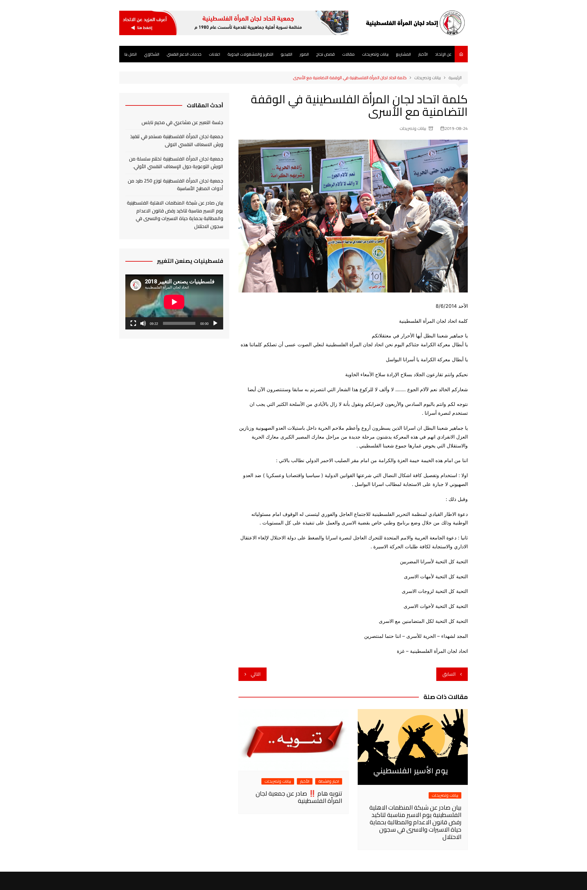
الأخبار (423, 54)
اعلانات (214, 54)
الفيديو (286, 54)
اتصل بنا (130, 54)
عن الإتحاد (443, 54)
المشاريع (403, 54)
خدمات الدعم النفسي (184, 54)
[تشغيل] (215, 323)
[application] (174, 301)
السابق (449, 674)
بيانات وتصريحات (375, 54)
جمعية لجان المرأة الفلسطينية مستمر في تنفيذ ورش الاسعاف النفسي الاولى (176, 140)
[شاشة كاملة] (133, 323)
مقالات (348, 54)
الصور (304, 54)
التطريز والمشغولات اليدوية (250, 54)
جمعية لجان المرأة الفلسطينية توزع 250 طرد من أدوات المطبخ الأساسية (175, 185)
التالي (255, 674)
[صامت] (143, 323)
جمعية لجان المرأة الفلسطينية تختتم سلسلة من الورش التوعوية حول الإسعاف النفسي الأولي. (176, 163)
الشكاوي (151, 54)
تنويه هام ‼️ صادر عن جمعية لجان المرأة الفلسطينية (299, 797)
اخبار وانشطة (328, 781)
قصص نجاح (325, 54)
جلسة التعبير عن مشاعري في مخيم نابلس (182, 123)
